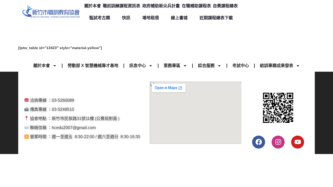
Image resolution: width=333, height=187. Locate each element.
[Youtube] (297, 142)
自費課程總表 (225, 6)
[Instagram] (278, 142)
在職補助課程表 (196, 6)
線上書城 (179, 18)
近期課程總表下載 (216, 18)
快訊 (126, 18)
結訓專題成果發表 (276, 65)
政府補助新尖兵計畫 (161, 6)
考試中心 (240, 65)
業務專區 (172, 65)
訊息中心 (137, 65)
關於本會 (92, 6)
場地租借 (150, 18)
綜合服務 (206, 65)
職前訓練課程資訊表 (121, 6)
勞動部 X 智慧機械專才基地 (93, 65)
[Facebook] (258, 142)
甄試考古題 (99, 18)
